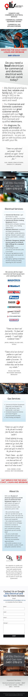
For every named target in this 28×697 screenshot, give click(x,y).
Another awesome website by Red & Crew (14, 695)
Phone (5, 617)
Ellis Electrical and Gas (13, 594)
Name (5, 606)
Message (5, 623)
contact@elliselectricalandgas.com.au (14, 600)
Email (4, 612)
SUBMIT (14, 636)
